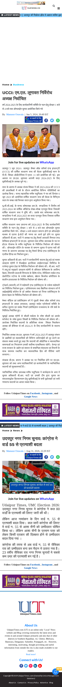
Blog (51, 682)
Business (18, 84)
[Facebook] (21, 666)
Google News (30, 396)
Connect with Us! (31, 660)
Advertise (44, 682)
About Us (31, 625)
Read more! (31, 654)
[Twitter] (26, 666)
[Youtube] (40, 666)
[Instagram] (31, 666)
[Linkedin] (35, 666)
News (16, 430)
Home (5, 84)
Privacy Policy (33, 682)
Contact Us (21, 682)
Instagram (47, 393)
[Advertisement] (31, 50)
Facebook (35, 393)
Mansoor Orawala (14, 114)
